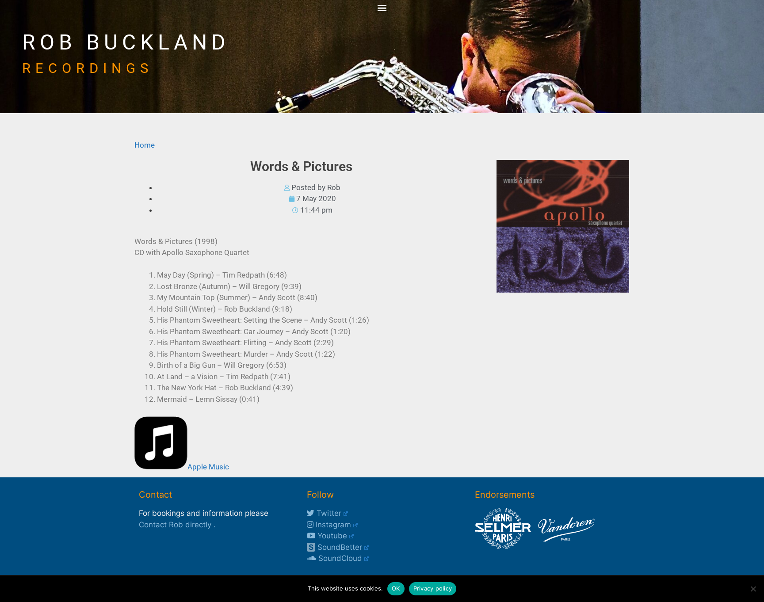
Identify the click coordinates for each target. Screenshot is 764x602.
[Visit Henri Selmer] (503, 546)
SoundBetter (335, 547)
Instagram (332, 524)
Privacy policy (432, 588)
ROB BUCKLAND (126, 42)
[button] (382, 7)
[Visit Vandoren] (564, 546)
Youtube (331, 535)
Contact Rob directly (175, 524)
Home (144, 145)
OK (396, 588)
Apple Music (208, 466)
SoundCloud (339, 558)
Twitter (327, 513)
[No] (753, 588)
